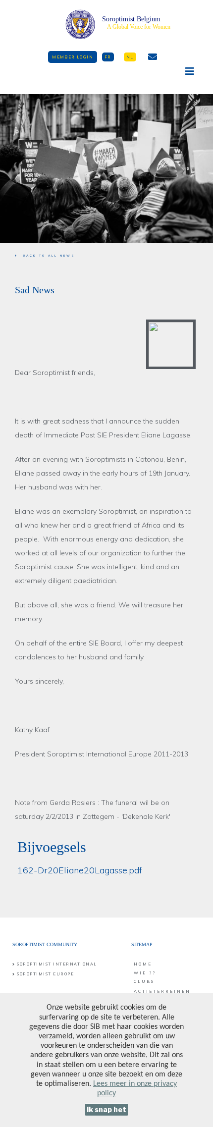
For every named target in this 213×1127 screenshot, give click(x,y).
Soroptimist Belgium (131, 19)
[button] (72, 57)
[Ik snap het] (106, 1109)
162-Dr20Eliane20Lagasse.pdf (79, 870)
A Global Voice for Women (138, 26)
